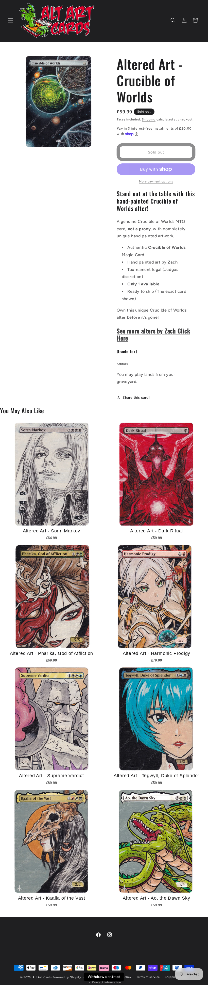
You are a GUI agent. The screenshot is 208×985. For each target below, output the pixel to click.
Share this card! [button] (136, 397)
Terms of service (148, 977)
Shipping (148, 119)
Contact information (106, 982)
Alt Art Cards (41, 977)
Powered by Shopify (67, 977)
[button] (10, 20)
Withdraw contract (104, 977)
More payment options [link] (156, 181)
